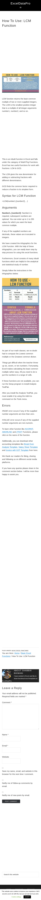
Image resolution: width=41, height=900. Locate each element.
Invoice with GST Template (17, 450)
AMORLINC (7, 432)
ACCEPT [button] (27, 897)
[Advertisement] (20, 50)
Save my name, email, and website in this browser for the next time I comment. (19, 772)
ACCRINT (29, 429)
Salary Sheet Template (28, 447)
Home (16, 653)
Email (5, 746)
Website (5, 757)
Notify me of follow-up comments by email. (17, 784)
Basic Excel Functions (20, 650)
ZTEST (19, 432)
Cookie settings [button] (16, 897)
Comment (7, 702)
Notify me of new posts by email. (16, 795)
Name (5, 735)
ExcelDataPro (20, 3)
